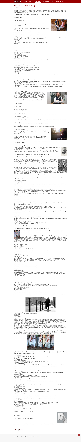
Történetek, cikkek (60, 1)
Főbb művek (37, 1)
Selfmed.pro (38, 436)
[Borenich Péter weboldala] (17, 1)
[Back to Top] (79, 435)
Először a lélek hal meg (24, 5)
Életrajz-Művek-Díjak (28, 1)
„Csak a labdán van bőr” (48, 1)
